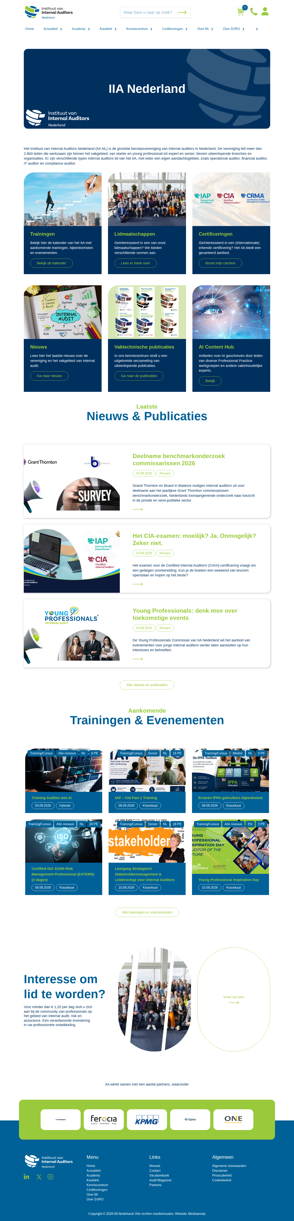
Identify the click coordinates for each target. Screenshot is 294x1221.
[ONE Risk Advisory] (233, 1119)
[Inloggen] (265, 12)
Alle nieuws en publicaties (147, 685)
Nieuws (154, 1166)
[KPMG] (147, 1119)
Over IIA (203, 29)
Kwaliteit (106, 29)
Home (29, 29)
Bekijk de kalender (51, 263)
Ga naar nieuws (49, 376)
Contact (154, 1170)
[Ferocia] (104, 1119)
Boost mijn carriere (220, 263)
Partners (155, 1185)
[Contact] (254, 12)
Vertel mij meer (233, 997)
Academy (79, 29)
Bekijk (210, 381)
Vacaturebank (159, 1175)
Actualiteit (51, 29)
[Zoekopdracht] (183, 12)
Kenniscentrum (137, 29)
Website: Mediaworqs (190, 1213)
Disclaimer (219, 1170)
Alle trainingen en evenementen (147, 912)
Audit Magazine (160, 1180)
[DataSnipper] (61, 1119)
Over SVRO (232, 29)
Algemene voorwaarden (229, 1166)
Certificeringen (173, 29)
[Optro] (190, 1119)
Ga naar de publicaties (139, 376)
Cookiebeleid (221, 1180)
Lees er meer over (135, 263)
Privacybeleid (222, 1175)
